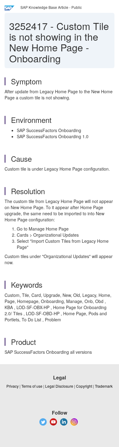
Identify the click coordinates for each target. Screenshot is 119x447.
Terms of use (31, 386)
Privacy (12, 386)
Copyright (84, 386)
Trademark (104, 386)
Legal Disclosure (59, 386)
